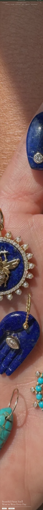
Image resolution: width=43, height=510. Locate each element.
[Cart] (40, 2)
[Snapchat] (39, 0)
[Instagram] (37, 0)
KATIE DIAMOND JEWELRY (21, 2)
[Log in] (37, 2)
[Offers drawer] (39, 2)
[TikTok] (40, 0)
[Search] (36, 2)
